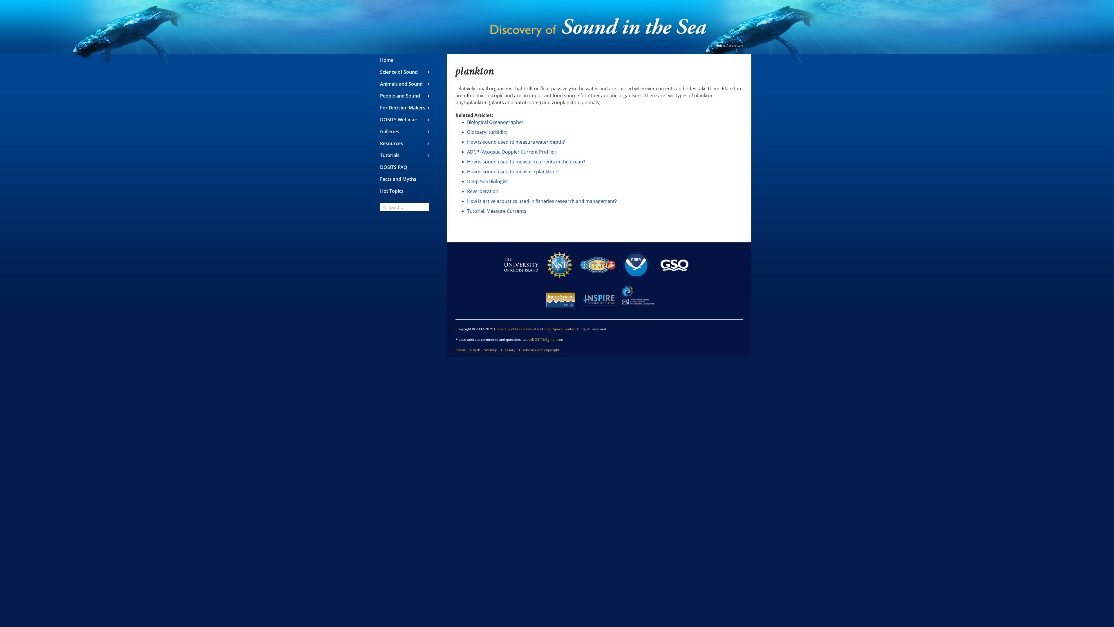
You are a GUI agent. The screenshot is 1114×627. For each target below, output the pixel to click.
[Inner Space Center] (560, 284)
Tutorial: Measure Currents (496, 211)
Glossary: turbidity (487, 132)
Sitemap (490, 349)
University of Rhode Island (515, 329)
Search (474, 349)
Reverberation (482, 191)
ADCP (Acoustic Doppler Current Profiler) (512, 152)
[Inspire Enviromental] (599, 284)
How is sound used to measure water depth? (516, 142)
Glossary (508, 349)
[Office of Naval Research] (597, 250)
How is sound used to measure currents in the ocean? (526, 161)
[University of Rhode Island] (521, 250)
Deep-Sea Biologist (487, 181)
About (460, 349)
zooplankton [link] (565, 102)
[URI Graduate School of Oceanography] (674, 250)
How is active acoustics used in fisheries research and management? (542, 201)
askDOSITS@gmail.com (545, 339)
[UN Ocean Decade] (637, 284)
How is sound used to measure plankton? (512, 171)
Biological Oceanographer (495, 122)
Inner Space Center (559, 329)
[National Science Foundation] (559, 250)
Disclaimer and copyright (539, 349)
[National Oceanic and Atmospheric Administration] (636, 250)
